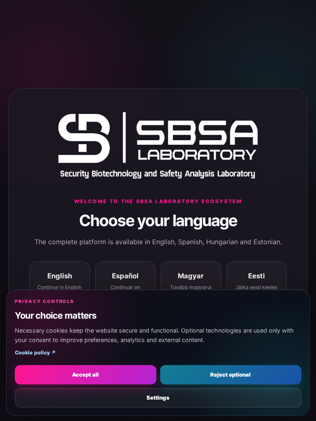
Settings (158, 397)
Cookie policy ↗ (35, 352)
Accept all (85, 374)
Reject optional (230, 374)
